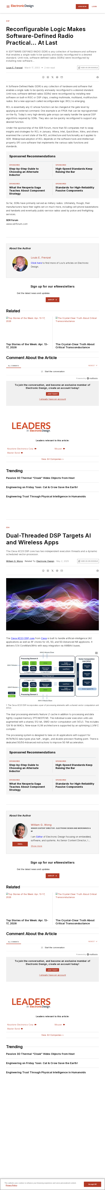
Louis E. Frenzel (14, 67)
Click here (36, 263)
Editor (39, 836)
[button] (8, 6)
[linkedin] (48, 77)
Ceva (44, 638)
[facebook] (43, 77)
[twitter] (52, 77)
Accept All (92, 1184)
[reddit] (57, 77)
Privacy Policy (11, 1185)
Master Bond (13, 452)
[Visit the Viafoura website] (92, 378)
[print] (97, 77)
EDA (8, 527)
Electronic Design (45, 561)
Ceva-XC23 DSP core (23, 638)
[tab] (13, 366)
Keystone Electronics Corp (20, 448)
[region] (52, 372)
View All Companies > (52, 459)
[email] (61, 77)
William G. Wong (14, 561)
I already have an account (52, 399)
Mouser (58, 448)
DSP (8, 21)
